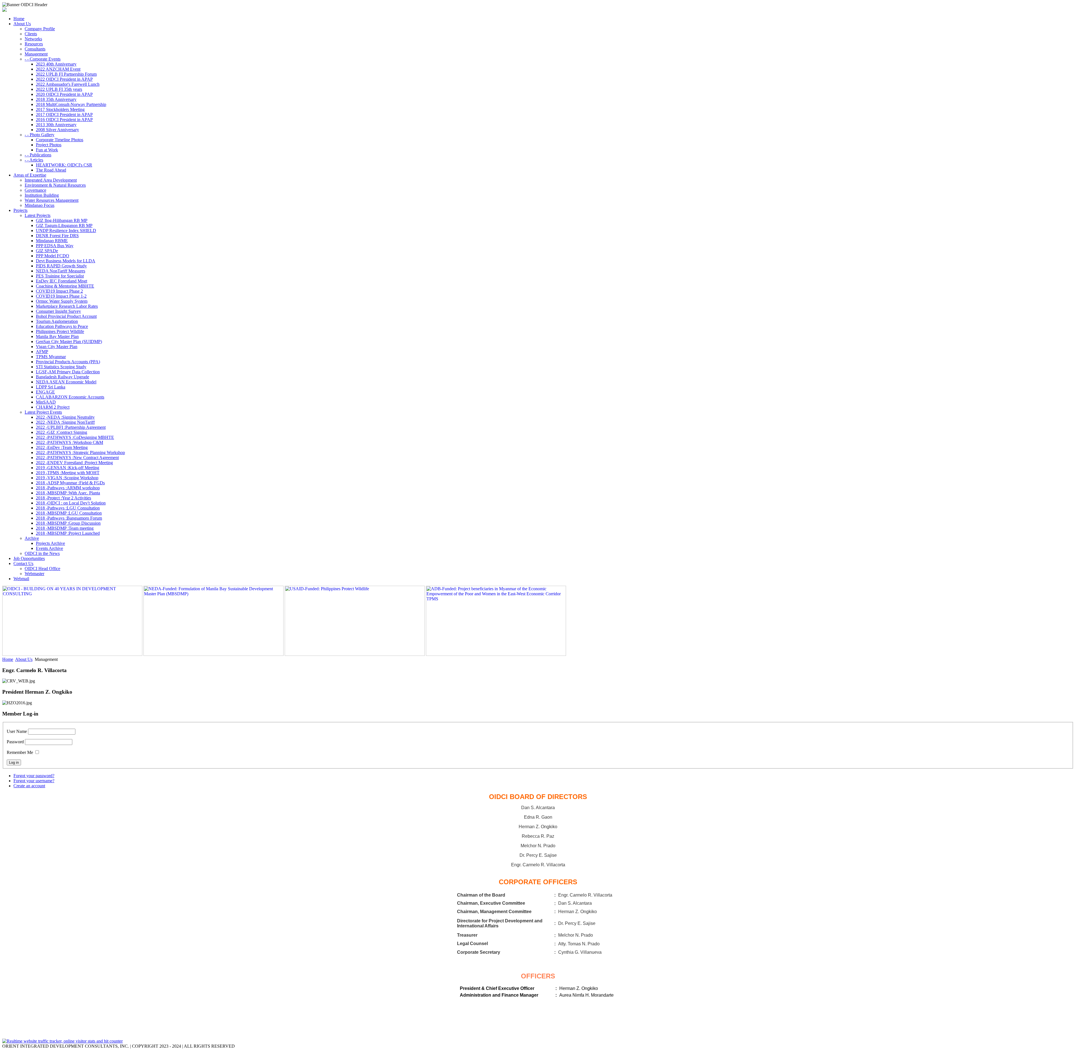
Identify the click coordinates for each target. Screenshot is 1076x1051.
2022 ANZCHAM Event (58, 69)
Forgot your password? (33, 775)
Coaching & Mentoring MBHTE (65, 286)
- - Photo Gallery (39, 134)
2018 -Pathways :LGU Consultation (68, 508)
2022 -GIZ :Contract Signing (61, 432)
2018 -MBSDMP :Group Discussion (68, 523)
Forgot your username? (33, 780)
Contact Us (23, 563)
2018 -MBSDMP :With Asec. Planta (68, 492)
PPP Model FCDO (52, 255)
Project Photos (48, 144)
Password (15, 741)
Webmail (21, 578)
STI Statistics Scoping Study (61, 366)
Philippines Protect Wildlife (60, 331)
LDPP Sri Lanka (50, 387)
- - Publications (38, 154)
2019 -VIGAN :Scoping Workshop (67, 477)
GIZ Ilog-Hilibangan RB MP (61, 220)
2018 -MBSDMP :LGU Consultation (69, 513)
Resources (34, 43)
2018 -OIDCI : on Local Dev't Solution (71, 503)
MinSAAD (46, 402)
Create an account (29, 785)
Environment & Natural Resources (55, 185)
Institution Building (42, 195)
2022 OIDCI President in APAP (64, 79)
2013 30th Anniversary (56, 124)
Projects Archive (50, 543)
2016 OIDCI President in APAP (64, 119)
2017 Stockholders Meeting (60, 109)
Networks (33, 38)
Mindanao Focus (39, 205)
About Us (22, 23)
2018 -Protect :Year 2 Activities (63, 498)
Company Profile (40, 28)
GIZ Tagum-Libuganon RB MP (64, 225)
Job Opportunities (29, 558)
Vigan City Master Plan (56, 346)
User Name (17, 731)
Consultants (35, 49)
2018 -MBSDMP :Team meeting (65, 528)
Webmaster (34, 573)
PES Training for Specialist (60, 276)
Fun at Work (47, 149)
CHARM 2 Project (52, 407)
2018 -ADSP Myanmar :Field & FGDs (70, 482)
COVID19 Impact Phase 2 (59, 291)
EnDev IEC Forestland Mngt (61, 281)
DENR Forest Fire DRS (57, 235)
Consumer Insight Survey (58, 311)
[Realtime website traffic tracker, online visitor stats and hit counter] (62, 1041)
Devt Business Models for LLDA (65, 260)
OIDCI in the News (42, 553)
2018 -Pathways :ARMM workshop (68, 487)
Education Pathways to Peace (62, 326)
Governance (35, 190)
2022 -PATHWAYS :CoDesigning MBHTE (75, 437)
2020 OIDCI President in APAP (64, 94)
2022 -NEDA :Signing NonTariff (65, 422)
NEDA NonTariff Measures (60, 270)
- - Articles (34, 160)
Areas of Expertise (29, 175)
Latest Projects (37, 215)
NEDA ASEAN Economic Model (66, 381)
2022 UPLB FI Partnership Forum (66, 74)
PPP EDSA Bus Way (54, 245)
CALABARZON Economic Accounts (70, 397)
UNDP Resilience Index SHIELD (66, 230)
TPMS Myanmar (51, 356)
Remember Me (20, 752)
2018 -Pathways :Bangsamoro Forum (69, 518)
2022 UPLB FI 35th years (59, 89)
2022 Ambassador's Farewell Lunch (67, 84)
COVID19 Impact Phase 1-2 (61, 296)
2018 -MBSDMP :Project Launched (68, 533)
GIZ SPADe (47, 250)
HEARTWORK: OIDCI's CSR (64, 165)
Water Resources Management (51, 200)
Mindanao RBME (52, 240)
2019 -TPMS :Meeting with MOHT (67, 472)
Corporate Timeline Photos (59, 139)
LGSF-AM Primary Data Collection (68, 371)
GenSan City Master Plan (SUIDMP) (69, 341)
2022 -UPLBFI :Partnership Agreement (71, 427)
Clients (31, 33)
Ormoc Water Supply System (61, 301)
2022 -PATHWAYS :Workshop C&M (69, 442)
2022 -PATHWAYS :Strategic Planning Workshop (80, 452)
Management (36, 54)
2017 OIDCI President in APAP (64, 114)
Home (18, 18)
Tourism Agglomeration (57, 321)
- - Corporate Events (43, 59)
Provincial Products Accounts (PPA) (68, 361)
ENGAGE (45, 392)
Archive (32, 538)
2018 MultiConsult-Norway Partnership (71, 104)
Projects (20, 210)
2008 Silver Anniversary (57, 129)
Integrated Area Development (51, 180)
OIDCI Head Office (42, 568)
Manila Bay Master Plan (57, 336)
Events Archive (49, 548)
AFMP (42, 351)
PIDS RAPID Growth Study (61, 265)
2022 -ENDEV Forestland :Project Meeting (74, 462)
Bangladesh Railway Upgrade (62, 376)
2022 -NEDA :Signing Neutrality (65, 417)
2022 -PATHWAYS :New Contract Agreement (77, 457)
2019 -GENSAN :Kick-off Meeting (67, 467)
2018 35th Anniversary (56, 99)
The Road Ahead (51, 170)
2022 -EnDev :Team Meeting (62, 447)
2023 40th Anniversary (56, 64)
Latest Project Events (43, 412)
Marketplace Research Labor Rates (67, 306)
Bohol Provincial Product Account (66, 316)
